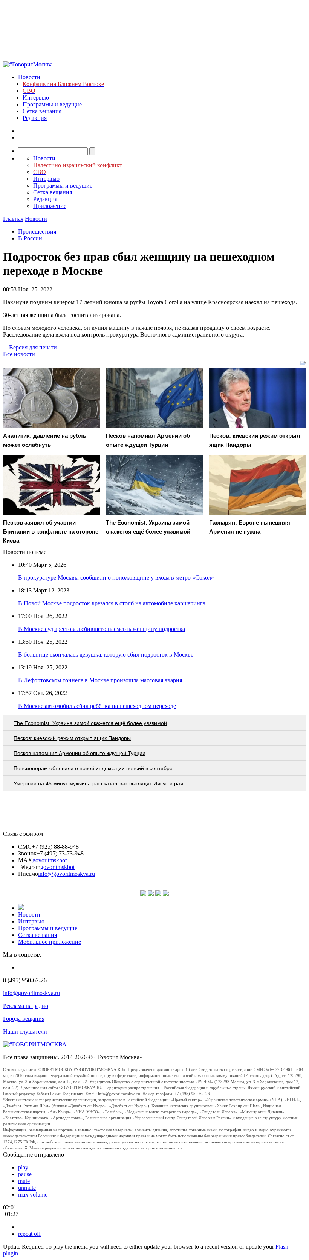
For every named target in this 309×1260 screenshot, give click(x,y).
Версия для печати (33, 347)
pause (25, 1174)
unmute (27, 1188)
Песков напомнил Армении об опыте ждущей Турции (79, 753)
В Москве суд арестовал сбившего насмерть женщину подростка (101, 629)
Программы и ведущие (52, 104)
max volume (32, 1194)
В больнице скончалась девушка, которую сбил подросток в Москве (105, 654)
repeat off (29, 1234)
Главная (13, 218)
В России (30, 238)
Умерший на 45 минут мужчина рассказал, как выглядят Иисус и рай (98, 783)
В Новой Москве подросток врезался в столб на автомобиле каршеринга (111, 603)
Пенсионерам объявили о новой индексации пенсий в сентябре (93, 768)
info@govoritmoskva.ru (66, 874)
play (23, 1167)
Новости (29, 77)
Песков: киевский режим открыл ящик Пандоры (72, 738)
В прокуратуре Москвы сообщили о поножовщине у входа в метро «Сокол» (116, 577)
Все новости (19, 354)
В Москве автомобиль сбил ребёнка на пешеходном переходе (97, 706)
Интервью (36, 97)
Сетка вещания (42, 111)
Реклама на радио (25, 1006)
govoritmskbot (49, 860)
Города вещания (23, 1018)
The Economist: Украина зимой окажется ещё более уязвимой (90, 723)
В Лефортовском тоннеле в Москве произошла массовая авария (100, 680)
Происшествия (37, 231)
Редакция (35, 118)
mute (24, 1181)
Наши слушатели (25, 1031)
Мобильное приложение (49, 941)
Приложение (49, 206)
